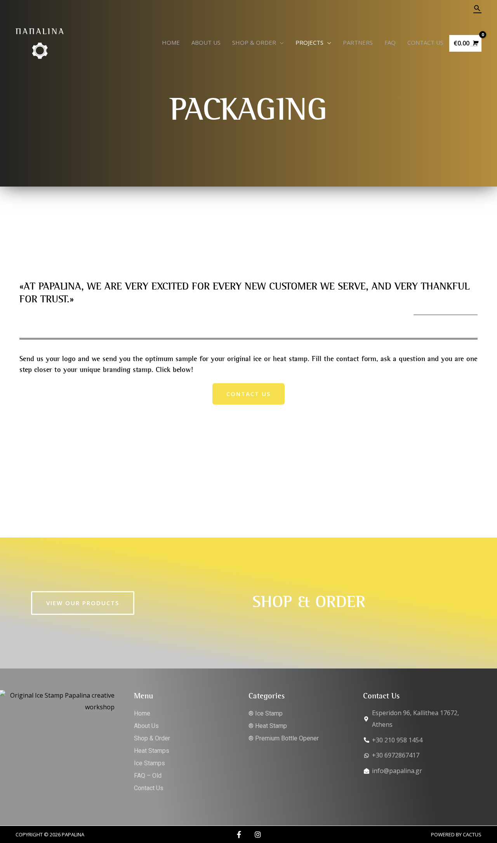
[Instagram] (257, 834)
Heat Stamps (151, 750)
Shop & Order (152, 738)
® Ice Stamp (265, 713)
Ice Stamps (149, 763)
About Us (146, 726)
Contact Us (148, 788)
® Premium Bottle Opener (283, 738)
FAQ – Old (148, 775)
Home (142, 713)
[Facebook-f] (239, 834)
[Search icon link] (477, 8)
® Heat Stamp (267, 726)
